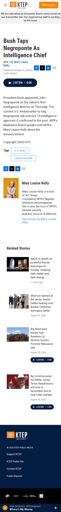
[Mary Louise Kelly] (11, 188)
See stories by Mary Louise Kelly (39, 220)
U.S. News (20, 150)
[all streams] (56, 508)
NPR (27, 142)
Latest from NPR (23, 158)
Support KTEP (14, 454)
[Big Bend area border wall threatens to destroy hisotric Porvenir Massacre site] (18, 334)
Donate (50, 5)
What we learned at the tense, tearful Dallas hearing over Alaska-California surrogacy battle (41, 303)
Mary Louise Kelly (15, 63)
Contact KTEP (14, 469)
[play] (5, 507)
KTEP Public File (15, 461)
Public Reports (14, 476)
